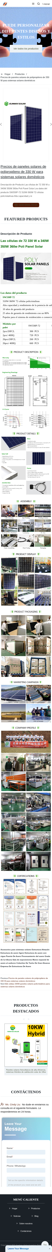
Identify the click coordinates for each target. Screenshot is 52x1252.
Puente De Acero (13, 956)
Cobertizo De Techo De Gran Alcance (33, 963)
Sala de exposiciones (22, 960)
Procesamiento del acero (33, 956)
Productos (20, 74)
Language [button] (46, 4)
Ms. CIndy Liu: (13, 1104)
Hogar (7, 74)
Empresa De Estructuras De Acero (16, 966)
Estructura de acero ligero (12, 953)
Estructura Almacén (40, 950)
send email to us (28, 205)
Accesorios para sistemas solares (16, 950)
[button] (33, 4)
